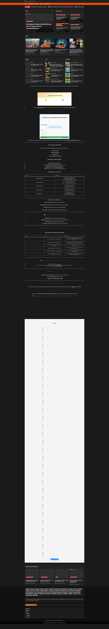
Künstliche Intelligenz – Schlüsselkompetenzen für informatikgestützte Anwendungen (65, 6)
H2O (44, 448)
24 (43, 489)
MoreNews (59, 622)
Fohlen (44, 540)
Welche (57, 167)
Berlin (44, 409)
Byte (44, 545)
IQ (31, 590)
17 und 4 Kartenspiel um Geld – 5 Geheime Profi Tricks (47, 75)
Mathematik (31, 592)
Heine (44, 348)
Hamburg (45, 433)
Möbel (50, 592)
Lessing (44, 346)
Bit (43, 544)
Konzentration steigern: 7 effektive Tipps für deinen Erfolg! (28, 75)
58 (43, 388)
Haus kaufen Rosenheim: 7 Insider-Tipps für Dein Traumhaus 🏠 (76, 18)
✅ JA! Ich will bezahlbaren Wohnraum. (54, 137)
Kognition (37, 590)
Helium (44, 508)
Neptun (44, 428)
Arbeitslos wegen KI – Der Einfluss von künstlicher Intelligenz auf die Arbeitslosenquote (46, 50)
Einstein (44, 481)
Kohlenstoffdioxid (46, 505)
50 (43, 512)
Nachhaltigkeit (65, 592)
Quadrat (44, 464)
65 (43, 516)
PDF (60, 168)
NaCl (44, 452)
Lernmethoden (72, 590)
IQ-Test (34, 590)
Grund (60, 23)
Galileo (44, 483)
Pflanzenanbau (42, 593)
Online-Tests (36, 593)
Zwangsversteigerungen (29, 23)
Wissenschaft (35, 595)
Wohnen (60, 24)
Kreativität (57, 590)
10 (43, 327)
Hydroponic (74, 62)
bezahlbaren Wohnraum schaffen (72, 140)
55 (43, 513)
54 (43, 385)
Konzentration (51, 590)
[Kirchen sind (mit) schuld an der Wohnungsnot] (62, 43)
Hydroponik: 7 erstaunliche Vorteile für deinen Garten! (67, 69)
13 (43, 332)
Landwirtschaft (62, 590)
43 (43, 473)
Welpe (44, 536)
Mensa (35, 592)
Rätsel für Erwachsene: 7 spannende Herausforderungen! (28, 80)
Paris (44, 412)
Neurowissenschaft (76, 592)
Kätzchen (45, 537)
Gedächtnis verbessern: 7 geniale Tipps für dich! (28, 69)
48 (43, 492)
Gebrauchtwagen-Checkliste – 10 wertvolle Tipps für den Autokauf (35, 6)
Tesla (44, 484)
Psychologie (65, 593)
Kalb (44, 539)
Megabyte (45, 548)
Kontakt (62, 168)
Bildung (36, 3)
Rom (44, 408)
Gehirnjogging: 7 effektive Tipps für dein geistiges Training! (28, 64)
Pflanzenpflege (53, 593)
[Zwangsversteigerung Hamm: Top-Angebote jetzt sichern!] (47, 573)
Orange (44, 396)
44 (43, 475)
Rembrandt (45, 370)
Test (77, 593)
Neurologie (70, 592)
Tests (80, 593)
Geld (71, 46)
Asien (44, 523)
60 (43, 515)
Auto (27, 46)
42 (43, 472)
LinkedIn (27, 613)
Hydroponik (47, 3)
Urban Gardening (29, 595)
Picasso (44, 372)
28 (43, 496)
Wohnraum (31, 3)
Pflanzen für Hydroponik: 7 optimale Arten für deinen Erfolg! (67, 75)
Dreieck (44, 465)
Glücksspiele (54, 73)
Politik (41, 3)
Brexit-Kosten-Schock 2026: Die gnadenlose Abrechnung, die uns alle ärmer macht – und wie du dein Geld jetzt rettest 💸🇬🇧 (76, 51)
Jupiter (44, 425)
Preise (71, 178)
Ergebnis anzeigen (54, 559)
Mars (44, 424)
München (45, 432)
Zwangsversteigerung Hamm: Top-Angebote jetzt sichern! (46, 581)
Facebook (28, 615)
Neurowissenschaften (29, 593)
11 (43, 329)
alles (58, 264)
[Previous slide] (51, 11)
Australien (45, 524)
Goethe (44, 345)
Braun (44, 394)
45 (43, 417)
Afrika (44, 521)
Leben (45, 46)
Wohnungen (59, 265)
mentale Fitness (40, 592)
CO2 (44, 449)
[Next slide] (52, 11)
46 (43, 491)
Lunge (44, 340)
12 (43, 330)
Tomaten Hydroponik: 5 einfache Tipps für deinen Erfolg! (67, 80)
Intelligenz (73, 286)
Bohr (44, 532)
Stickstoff (45, 507)
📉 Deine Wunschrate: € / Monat (54, 123)
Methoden (46, 592)
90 (43, 420)
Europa (44, 520)
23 (43, 488)
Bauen (57, 23)
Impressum (27, 608)
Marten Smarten (59, 21)
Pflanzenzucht (59, 593)
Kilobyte (44, 547)
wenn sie (56, 265)
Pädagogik (70, 593)
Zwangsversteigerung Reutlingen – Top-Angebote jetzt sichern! (39, 27)
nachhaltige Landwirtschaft (56, 592)
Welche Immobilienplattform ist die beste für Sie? (62, 28)
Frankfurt (45, 436)
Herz (44, 338)
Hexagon (45, 468)
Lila (44, 393)
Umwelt (34, 46)
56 (43, 386)
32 (43, 499)
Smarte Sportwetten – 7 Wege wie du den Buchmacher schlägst (47, 69)
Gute (41, 204)
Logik (27, 592)
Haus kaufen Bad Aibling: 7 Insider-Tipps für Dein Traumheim (61, 18)
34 (43, 500)
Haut (44, 337)
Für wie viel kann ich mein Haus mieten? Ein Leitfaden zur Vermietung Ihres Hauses (77, 27)
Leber (44, 335)
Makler (57, 24)
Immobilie (66, 23)
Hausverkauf (62, 23)
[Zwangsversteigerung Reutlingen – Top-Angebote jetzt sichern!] (32, 573)
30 (43, 416)
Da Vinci (44, 369)
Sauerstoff (45, 378)
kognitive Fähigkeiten (44, 590)
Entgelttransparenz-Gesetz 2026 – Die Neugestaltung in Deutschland (47, 80)
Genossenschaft (69, 192)
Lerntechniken (78, 590)
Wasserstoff (45, 380)
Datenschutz (28, 610)
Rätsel (74, 593)
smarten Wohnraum (40, 107)
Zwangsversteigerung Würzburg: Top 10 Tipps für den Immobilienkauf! (76, 581)
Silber (44, 377)
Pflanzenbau (48, 593)
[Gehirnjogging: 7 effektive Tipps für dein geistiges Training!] (62, 573)
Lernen (67, 590)
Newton (44, 480)
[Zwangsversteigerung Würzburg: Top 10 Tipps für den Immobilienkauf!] (76, 573)
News (26, 3)
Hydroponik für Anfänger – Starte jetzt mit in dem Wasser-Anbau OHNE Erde (67, 64)
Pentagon (45, 467)
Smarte (53, 253)
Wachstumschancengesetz (68, 179)
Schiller (44, 343)
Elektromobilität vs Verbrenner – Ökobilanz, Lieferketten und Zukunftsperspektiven (32, 50)
